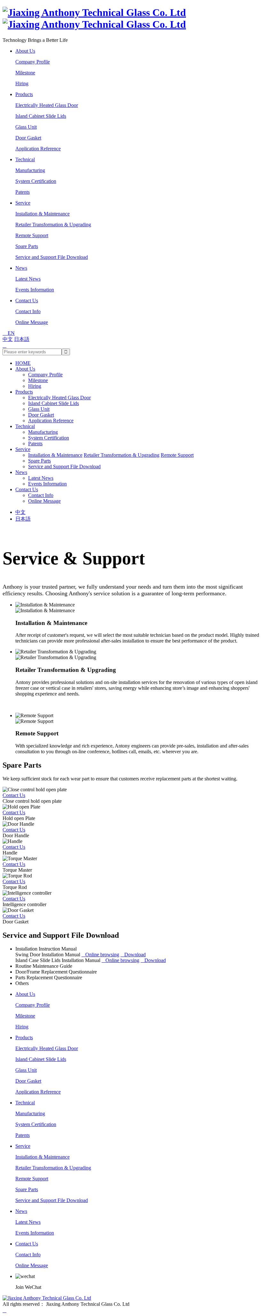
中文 (8, 339)
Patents (22, 192)
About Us (25, 51)
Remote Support (31, 235)
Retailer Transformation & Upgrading (53, 224)
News (21, 268)
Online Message (31, 322)
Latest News (28, 279)
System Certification (35, 181)
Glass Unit (26, 127)
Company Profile (32, 61)
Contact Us (26, 300)
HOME (23, 363)
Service (22, 203)
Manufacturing (30, 170)
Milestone (25, 72)
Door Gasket (28, 137)
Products (24, 94)
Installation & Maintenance (42, 213)
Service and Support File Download (51, 257)
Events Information (34, 289)
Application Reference (38, 148)
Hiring (21, 83)
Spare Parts (26, 246)
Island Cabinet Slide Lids (40, 116)
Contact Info (28, 311)
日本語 (21, 339)
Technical (25, 159)
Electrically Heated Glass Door (46, 105)
